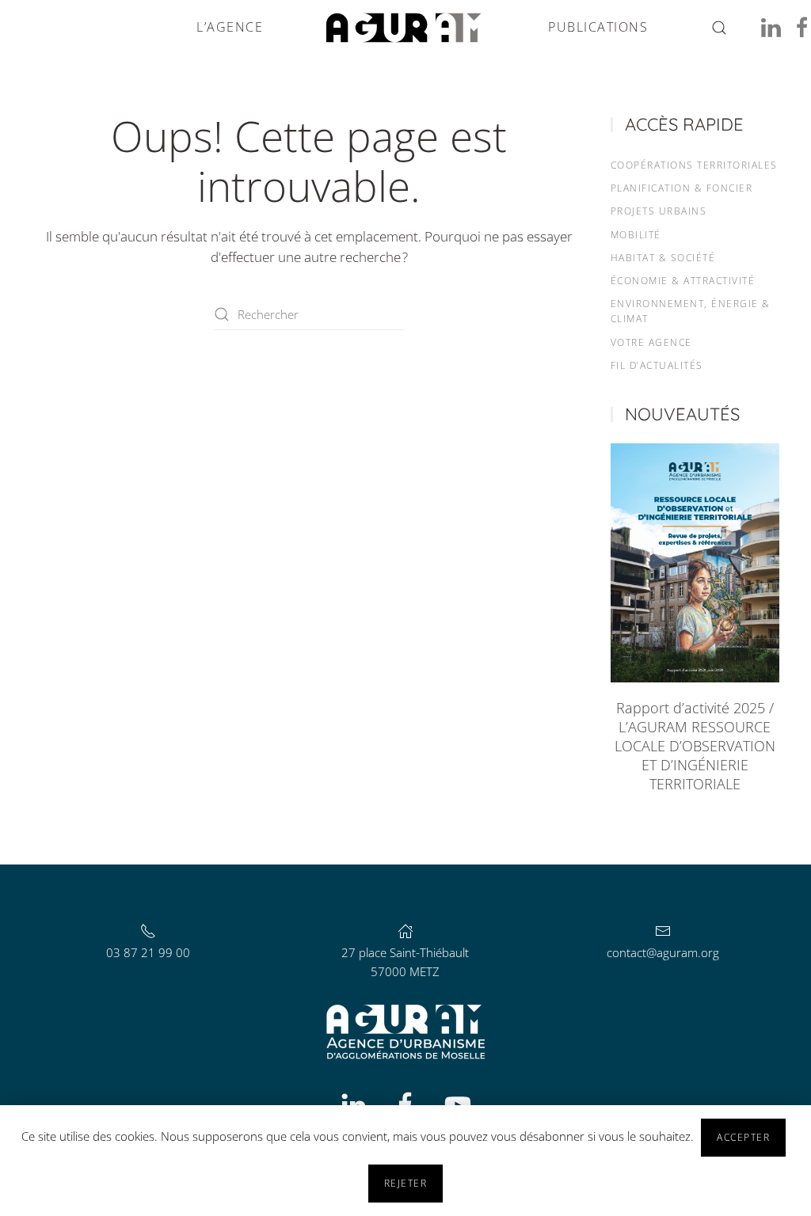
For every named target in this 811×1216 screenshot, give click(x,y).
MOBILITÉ (636, 234)
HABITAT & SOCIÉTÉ (663, 257)
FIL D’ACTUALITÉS (657, 365)
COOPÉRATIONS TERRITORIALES (694, 165)
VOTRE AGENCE (651, 342)
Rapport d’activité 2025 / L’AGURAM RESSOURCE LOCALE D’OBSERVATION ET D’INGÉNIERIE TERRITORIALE (695, 745)
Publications (598, 27)
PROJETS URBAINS (659, 211)
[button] (719, 27)
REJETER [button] (406, 1183)
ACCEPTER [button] (743, 1137)
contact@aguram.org (663, 952)
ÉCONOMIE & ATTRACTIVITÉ (683, 280)
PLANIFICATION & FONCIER (682, 188)
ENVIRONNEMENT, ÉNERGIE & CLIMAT (691, 311)
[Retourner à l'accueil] (405, 27)
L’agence (229, 27)
